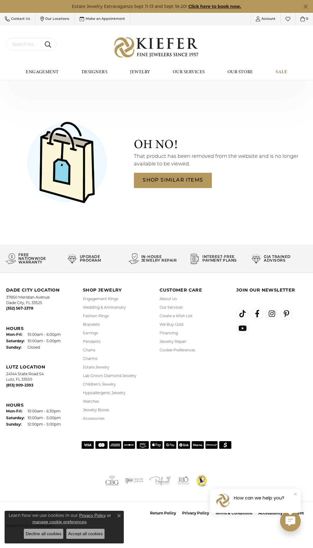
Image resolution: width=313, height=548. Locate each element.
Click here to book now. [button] (214, 6)
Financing (169, 333)
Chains (89, 350)
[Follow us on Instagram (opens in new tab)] (272, 314)
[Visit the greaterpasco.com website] (202, 480)
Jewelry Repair (173, 341)
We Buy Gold (171, 324)
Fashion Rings (96, 316)
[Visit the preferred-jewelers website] (160, 480)
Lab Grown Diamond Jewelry (109, 375)
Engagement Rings (100, 298)
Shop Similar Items (173, 180)
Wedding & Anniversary (104, 307)
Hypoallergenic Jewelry (104, 392)
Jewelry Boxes (96, 410)
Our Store (240, 72)
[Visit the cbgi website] (112, 480)
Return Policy (163, 513)
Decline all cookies (43, 533)
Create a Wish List (176, 316)
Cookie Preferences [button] (177, 350)
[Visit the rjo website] (183, 480)
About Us (168, 298)
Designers (94, 72)
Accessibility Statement (281, 513)
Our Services (189, 72)
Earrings (90, 333)
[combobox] (24, 44)
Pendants (92, 341)
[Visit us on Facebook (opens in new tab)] (257, 314)
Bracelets (91, 324)
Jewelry (140, 72)
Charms (90, 358)
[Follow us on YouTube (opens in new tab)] (242, 328)
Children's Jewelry (99, 384)
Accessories (94, 418)
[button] (17, 19)
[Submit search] (49, 44)
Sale (281, 72)
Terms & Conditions (233, 513)
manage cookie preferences (59, 521)
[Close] (305, 6)
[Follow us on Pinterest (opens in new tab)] (286, 314)
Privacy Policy (195, 513)
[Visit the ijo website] (134, 480)
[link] (102, 19)
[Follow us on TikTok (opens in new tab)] (242, 314)
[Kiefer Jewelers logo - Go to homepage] (156, 47)
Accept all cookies (85, 533)
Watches (91, 401)
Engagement (42, 72)
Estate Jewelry (96, 367)
